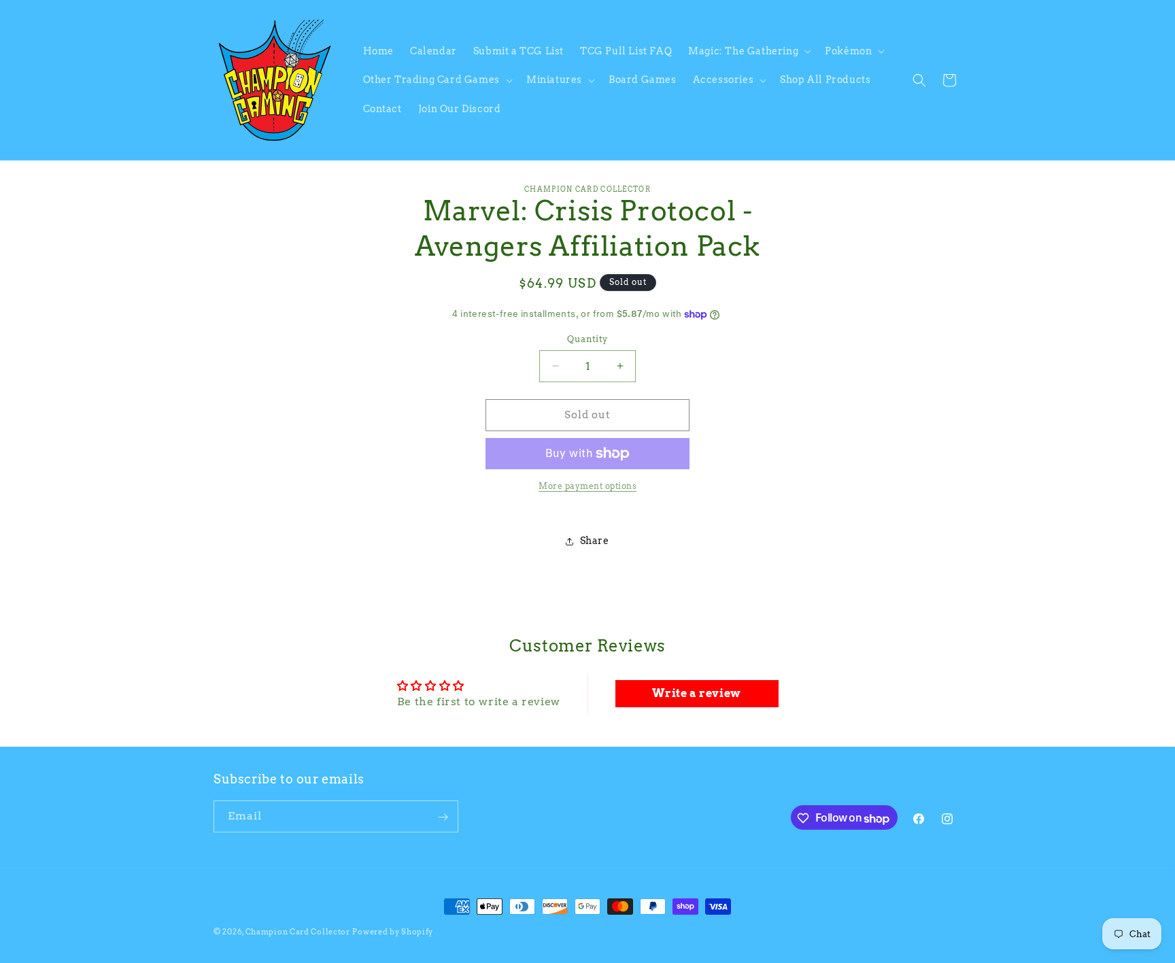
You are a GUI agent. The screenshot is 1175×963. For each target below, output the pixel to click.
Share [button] (594, 540)
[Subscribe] (443, 817)
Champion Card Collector (297, 931)
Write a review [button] (696, 693)
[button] (748, 51)
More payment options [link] (587, 486)
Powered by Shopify (392, 931)
